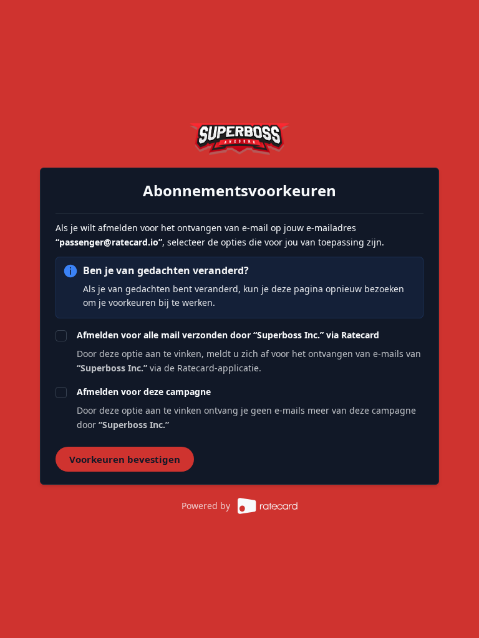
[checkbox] (61, 335)
